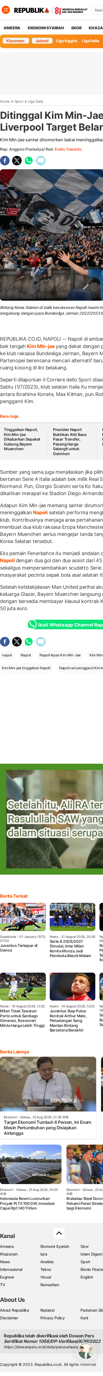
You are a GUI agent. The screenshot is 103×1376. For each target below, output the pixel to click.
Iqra (43, 1254)
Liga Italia (90, 40)
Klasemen (15, 40)
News (5, 1261)
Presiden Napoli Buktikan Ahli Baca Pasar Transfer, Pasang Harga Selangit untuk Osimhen (70, 441)
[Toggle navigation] (6, 9)
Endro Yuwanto (68, 149)
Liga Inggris (66, 40)
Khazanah (8, 1254)
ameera (12, 27)
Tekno (45, 1269)
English (86, 1277)
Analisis (47, 1261)
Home (5, 101)
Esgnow (7, 1277)
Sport (19, 101)
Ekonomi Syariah (46, 27)
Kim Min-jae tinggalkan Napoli (26, 668)
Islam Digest (91, 1254)
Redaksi (47, 1310)
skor (76, 27)
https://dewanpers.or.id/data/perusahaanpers (44, 1347)
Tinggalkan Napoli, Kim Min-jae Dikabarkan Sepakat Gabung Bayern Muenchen (22, 439)
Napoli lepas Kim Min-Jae (60, 655)
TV (2, 1284)
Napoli (40, 512)
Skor (84, 1246)
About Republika (14, 1310)
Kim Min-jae (41, 346)
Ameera (7, 1246)
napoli (7, 655)
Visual (45, 1277)
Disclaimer (9, 1317)
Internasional (11, 1269)
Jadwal (42, 40)
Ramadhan (49, 1284)
